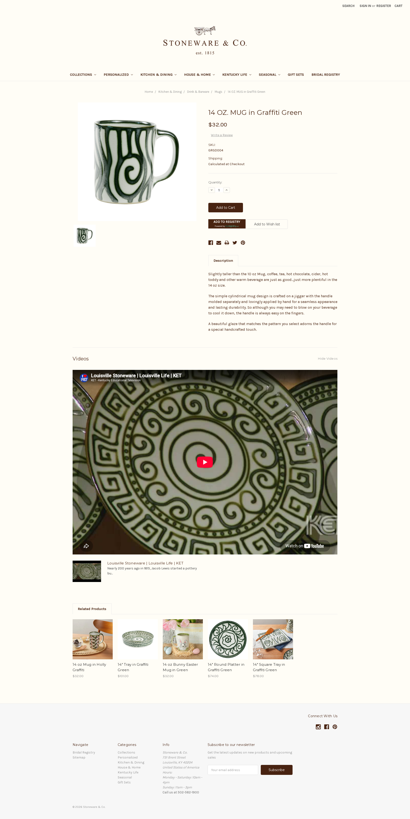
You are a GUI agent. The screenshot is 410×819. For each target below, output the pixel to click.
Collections (81, 74)
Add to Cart (93, 643)
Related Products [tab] (92, 609)
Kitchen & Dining (156, 74)
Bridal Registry (326, 74)
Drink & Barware (198, 91)
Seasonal (268, 74)
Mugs (218, 91)
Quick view (92, 635)
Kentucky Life (235, 74)
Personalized (117, 74)
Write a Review (222, 135)
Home (149, 91)
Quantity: (215, 182)
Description (223, 260)
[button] (227, 223)
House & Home (198, 74)
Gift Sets (296, 74)
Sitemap (79, 757)
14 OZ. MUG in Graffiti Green (246, 91)
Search (348, 6)
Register (383, 6)
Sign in (365, 6)
